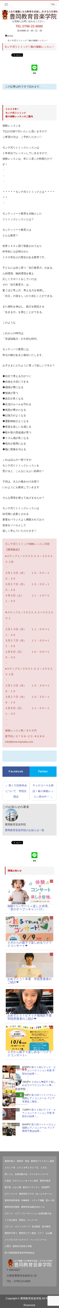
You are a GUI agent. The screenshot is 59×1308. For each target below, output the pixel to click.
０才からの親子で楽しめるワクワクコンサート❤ (29, 944)
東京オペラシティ (31, 1187)
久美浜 (8, 1180)
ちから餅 (17, 1187)
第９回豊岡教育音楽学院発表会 (19, 1253)
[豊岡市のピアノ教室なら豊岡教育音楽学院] (29, 14)
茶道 (27, 1161)
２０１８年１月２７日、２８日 (32, 1167)
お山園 (49, 1233)
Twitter (43, 771)
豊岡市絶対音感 (12, 1200)
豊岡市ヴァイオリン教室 (42, 1161)
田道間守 (45, 1187)
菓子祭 (8, 1187)
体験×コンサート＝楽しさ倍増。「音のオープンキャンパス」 (28, 907)
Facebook (16, 771)
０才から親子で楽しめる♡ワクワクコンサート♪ (29, 1053)
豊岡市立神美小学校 (22, 1246)
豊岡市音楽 (45, 1180)
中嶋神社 (25, 1200)
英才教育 (46, 1226)
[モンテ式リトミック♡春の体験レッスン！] (29, 892)
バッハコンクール (38, 1239)
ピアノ (41, 1233)
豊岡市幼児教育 (12, 1207)
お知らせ (15, 1067)
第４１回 (50, 1200)
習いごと (9, 1174)
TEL (53, 4)
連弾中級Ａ (10, 1161)
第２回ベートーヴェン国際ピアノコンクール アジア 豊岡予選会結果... (39, 1127)
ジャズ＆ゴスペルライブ (16, 1239)
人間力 (8, 1246)
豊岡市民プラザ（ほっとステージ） (36, 1194)
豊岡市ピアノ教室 (27, 1233)
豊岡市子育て (11, 1233)
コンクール (32, 1220)
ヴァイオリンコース (38, 1174)
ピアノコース (11, 1194)
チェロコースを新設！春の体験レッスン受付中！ (43, 791)
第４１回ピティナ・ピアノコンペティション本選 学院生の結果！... (39, 1070)
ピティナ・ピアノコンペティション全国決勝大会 (28, 1213)
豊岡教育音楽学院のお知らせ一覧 (24, 830)
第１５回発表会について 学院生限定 (16, 791)
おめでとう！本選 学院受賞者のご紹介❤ (29, 980)
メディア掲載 (37, 1200)
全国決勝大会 (21, 1174)
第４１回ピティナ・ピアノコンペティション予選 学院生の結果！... (39, 1113)
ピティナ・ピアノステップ (17, 1226)
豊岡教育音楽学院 (30, 1298)
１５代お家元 (11, 1220)
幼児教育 (36, 1226)
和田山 (22, 1220)
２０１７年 (10, 1167)
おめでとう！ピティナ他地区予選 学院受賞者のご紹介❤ (31, 1017)
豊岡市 (20, 1161)
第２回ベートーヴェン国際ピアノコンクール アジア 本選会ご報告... (39, 1098)
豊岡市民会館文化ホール (33, 1207)
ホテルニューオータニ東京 (25, 1180)
